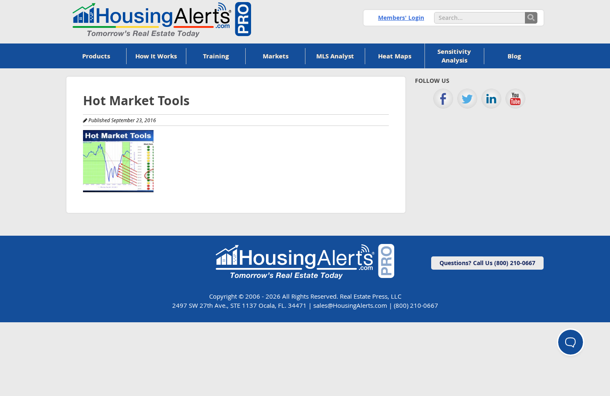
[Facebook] (443, 99)
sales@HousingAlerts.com (350, 305)
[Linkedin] (491, 99)
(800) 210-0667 (416, 305)
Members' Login (401, 18)
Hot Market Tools (136, 100)
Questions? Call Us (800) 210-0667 (487, 263)
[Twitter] (467, 99)
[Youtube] (515, 99)
